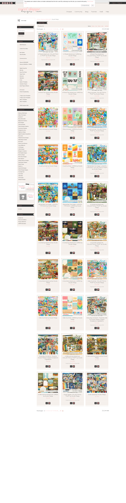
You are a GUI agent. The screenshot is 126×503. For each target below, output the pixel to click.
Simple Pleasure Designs (23, 160)
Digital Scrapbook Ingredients (24, 133)
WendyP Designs (21, 179)
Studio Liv (20, 166)
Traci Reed (20, 173)
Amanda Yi (20, 116)
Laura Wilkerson (21, 145)
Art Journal (22, 89)
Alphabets (22, 78)
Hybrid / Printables (23, 81)
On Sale (20, 209)
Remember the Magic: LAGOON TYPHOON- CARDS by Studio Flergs (72, 206)
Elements (22, 76)
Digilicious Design (22, 132)
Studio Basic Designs (22, 162)
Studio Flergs (21, 164)
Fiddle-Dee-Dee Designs (23, 137)
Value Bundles (23, 54)
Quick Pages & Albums (24, 85)
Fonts (21, 79)
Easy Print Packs (23, 72)
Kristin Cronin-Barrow (22, 143)
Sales (102, 26)
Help (107, 11)
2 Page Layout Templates (25, 97)
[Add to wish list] (49, 64)
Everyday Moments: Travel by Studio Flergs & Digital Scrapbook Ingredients (48, 358)
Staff (101, 11)
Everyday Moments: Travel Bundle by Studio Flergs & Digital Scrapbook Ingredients (97, 319)
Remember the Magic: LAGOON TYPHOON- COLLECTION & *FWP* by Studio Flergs (97, 168)
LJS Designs (21, 147)
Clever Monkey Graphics (23, 126)
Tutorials (94, 11)
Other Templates (23, 101)
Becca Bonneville (21, 118)
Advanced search (21, 35)
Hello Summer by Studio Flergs (48, 317)
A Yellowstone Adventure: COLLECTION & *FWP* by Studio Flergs (72, 358)
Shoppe (69, 11)
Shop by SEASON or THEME (26, 64)
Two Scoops (20, 177)
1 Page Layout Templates (25, 95)
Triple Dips (20, 175)
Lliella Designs (21, 149)
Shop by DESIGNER (46, 19)
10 (57, 29)
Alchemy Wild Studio (22, 113)
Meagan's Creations (22, 151)
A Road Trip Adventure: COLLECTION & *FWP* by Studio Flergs (97, 56)
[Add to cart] (47, 64)
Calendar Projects (23, 83)
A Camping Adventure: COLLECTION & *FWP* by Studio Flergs (97, 206)
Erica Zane (20, 135)
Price (96, 26)
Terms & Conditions (22, 219)
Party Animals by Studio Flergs (48, 129)
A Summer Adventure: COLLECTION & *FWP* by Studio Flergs (97, 244)
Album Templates (23, 99)
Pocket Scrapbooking (24, 91)
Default (99, 26)
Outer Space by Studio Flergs (97, 394)
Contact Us (20, 217)
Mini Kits (21, 70)
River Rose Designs (22, 156)
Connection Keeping (22, 128)
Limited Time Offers (24, 48)
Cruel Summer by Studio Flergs (48, 166)
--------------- (22, 46)
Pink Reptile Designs (22, 152)
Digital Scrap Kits (23, 68)
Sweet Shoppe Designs (23, 169)
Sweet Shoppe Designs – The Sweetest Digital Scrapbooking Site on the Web (30, 10)
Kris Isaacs (20, 141)
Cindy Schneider (21, 124)
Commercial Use (23, 58)
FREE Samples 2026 (24, 105)
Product (93, 26)
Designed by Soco (22, 130)
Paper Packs (22, 74)
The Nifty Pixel (21, 171)
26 (60, 29)
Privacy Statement (22, 221)
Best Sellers (22, 52)
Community (78, 11)
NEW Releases (23, 44)
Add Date (106, 26)
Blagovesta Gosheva (22, 120)
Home (38, 19)
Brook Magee (21, 122)
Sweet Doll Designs (22, 168)
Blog (86, 11)
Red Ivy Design (21, 154)
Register (119, 3)
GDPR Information (22, 223)
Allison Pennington (22, 115)
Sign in (114, 3)
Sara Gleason (21, 158)
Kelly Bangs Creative (22, 139)
